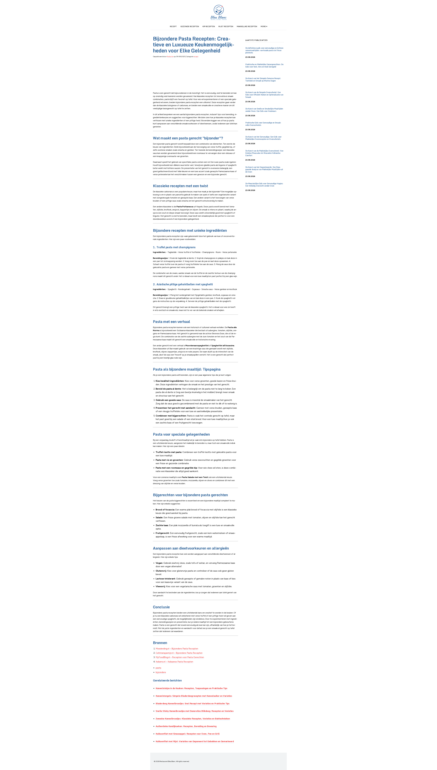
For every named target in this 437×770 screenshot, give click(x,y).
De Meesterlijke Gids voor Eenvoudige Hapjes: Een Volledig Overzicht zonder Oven (264, 184)
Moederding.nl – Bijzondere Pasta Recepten (177, 648)
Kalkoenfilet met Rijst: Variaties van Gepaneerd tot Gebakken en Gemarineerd (195, 741)
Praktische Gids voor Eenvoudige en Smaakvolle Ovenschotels (263, 124)
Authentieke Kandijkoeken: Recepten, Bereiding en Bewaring (186, 726)
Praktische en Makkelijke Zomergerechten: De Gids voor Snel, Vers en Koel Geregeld (264, 65)
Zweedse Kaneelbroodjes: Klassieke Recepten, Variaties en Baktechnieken (193, 718)
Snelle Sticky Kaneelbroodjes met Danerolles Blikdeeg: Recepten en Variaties (195, 711)
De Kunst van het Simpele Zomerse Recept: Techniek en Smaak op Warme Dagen (263, 79)
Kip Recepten (209, 26)
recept (173, 26)
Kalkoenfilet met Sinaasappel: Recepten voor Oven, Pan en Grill (188, 733)
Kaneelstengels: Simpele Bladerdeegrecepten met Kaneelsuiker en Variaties (194, 696)
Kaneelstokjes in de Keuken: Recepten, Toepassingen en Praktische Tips (191, 688)
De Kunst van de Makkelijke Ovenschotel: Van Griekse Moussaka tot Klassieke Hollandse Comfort (264, 153)
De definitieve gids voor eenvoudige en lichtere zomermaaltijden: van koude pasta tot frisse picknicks (264, 50)
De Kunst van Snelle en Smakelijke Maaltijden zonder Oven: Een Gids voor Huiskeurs (264, 110)
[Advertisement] (195, 76)
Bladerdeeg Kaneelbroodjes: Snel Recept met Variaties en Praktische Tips (192, 703)
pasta (158, 668)
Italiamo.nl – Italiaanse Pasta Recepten (174, 661)
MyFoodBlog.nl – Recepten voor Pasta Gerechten (180, 657)
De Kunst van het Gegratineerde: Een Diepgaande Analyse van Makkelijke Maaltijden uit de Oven (264, 169)
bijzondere (161, 672)
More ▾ (264, 26)
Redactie (170, 57)
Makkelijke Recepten (247, 26)
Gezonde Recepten (189, 26)
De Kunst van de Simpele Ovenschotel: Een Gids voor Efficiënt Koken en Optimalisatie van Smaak (264, 95)
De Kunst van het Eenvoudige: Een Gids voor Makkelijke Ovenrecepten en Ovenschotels (263, 138)
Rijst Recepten (225, 26)
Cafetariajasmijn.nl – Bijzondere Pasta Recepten (179, 653)
